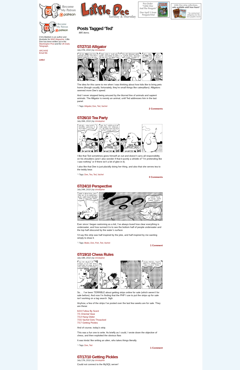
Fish (97, 243)
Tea (90, 174)
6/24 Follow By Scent (88, 311)
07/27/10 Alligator (91, 46)
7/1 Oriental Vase (86, 314)
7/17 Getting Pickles (87, 322)
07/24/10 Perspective (94, 186)
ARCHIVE (43, 51)
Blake (86, 243)
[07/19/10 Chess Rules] (120, 288)
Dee (94, 106)
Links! (42, 60)
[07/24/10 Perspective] (120, 220)
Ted (98, 106)
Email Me (43, 53)
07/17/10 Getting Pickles (97, 357)
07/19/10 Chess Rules (95, 254)
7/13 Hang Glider (86, 317)
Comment (156, 245)
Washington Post (46, 44)
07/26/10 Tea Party (92, 118)
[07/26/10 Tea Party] (120, 151)
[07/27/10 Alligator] (120, 80)
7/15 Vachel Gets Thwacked (91, 319)
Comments (156, 108)
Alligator (87, 106)
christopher (100, 50)
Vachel (104, 106)
